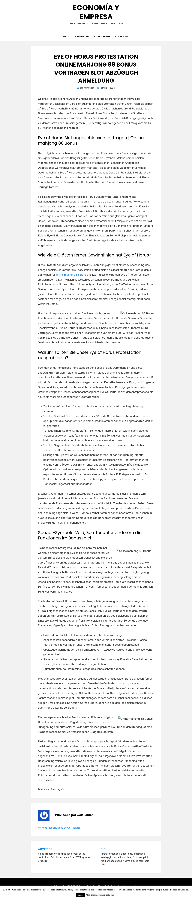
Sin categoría (57, 789)
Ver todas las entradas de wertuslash (59, 827)
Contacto (82, 36)
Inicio (66, 36)
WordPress (118, 890)
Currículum (102, 36)
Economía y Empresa (96, 12)
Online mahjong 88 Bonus (72, 274)
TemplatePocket (94, 890)
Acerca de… (122, 36)
